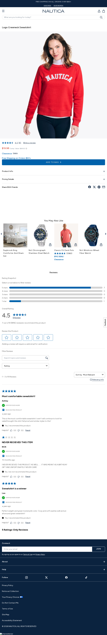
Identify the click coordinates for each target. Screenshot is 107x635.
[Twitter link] (46, 577)
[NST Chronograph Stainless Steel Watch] (41, 235)
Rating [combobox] (7, 366)
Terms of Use (27, 554)
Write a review (29, 143)
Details (15, 153)
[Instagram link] (26, 577)
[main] (53, 279)
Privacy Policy (40, 554)
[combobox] (92, 375)
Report (27, 430)
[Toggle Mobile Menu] (3, 11)
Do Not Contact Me (10, 603)
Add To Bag (52, 162)
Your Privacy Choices (10, 597)
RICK (4, 447)
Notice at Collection (10, 591)
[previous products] (2, 234)
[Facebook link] (66, 577)
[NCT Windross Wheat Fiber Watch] (92, 235)
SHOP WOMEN (58, 5)
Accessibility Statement (12, 620)
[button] (6, 337)
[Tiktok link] (86, 577)
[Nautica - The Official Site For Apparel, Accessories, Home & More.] (53, 11)
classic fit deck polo (64, 250)
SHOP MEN (47, 5)
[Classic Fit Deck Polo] (66, 235)
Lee (3, 493)
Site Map (5, 614)
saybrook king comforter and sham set (13, 253)
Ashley (5, 401)
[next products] (104, 234)
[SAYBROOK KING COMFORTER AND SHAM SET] (15, 235)
